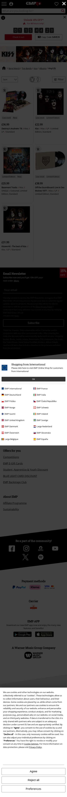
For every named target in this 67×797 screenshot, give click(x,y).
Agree (33, 771)
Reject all (33, 780)
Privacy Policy (35, 747)
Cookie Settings (31, 743)
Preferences (33, 789)
